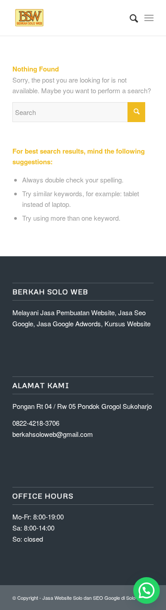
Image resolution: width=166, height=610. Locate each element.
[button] (146, 590)
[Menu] (149, 17)
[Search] (129, 18)
